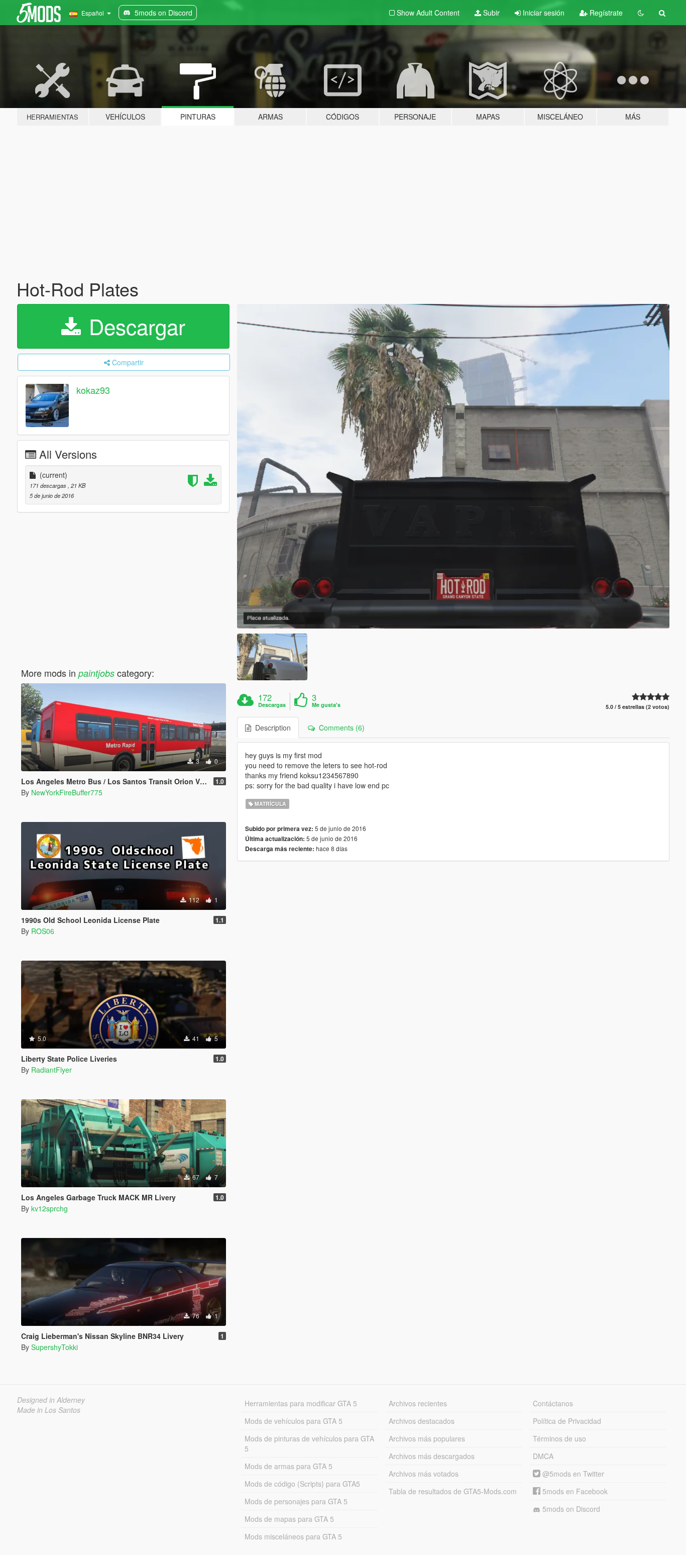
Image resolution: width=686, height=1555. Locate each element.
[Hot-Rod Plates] (453, 466)
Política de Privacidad (567, 1421)
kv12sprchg (49, 1208)
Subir (490, 13)
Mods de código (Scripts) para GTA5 (302, 1484)
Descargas (272, 705)
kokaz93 (93, 389)
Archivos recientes (418, 1403)
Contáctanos (553, 1403)
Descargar (134, 326)
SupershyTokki (54, 1347)
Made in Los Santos (48, 1410)
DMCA (543, 1456)
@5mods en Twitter (572, 1474)
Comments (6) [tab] (340, 727)
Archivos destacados (421, 1421)
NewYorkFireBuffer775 (66, 792)
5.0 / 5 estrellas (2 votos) (637, 706)
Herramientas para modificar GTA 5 (301, 1403)
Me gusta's (326, 705)
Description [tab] (271, 727)
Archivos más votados (424, 1474)
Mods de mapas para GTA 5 (289, 1519)
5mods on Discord (570, 1509)
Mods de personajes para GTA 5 (296, 1501)
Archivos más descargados (432, 1456)
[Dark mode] (640, 12)
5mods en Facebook (574, 1491)
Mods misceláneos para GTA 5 (293, 1536)
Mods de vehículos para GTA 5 (293, 1421)
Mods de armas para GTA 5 (288, 1466)
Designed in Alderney (51, 1400)
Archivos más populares (427, 1438)
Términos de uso (559, 1438)
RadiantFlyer (51, 1070)
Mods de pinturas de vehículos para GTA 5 (309, 1443)
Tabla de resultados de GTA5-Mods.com (453, 1491)
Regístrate (605, 13)
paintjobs (96, 673)
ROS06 (42, 931)
